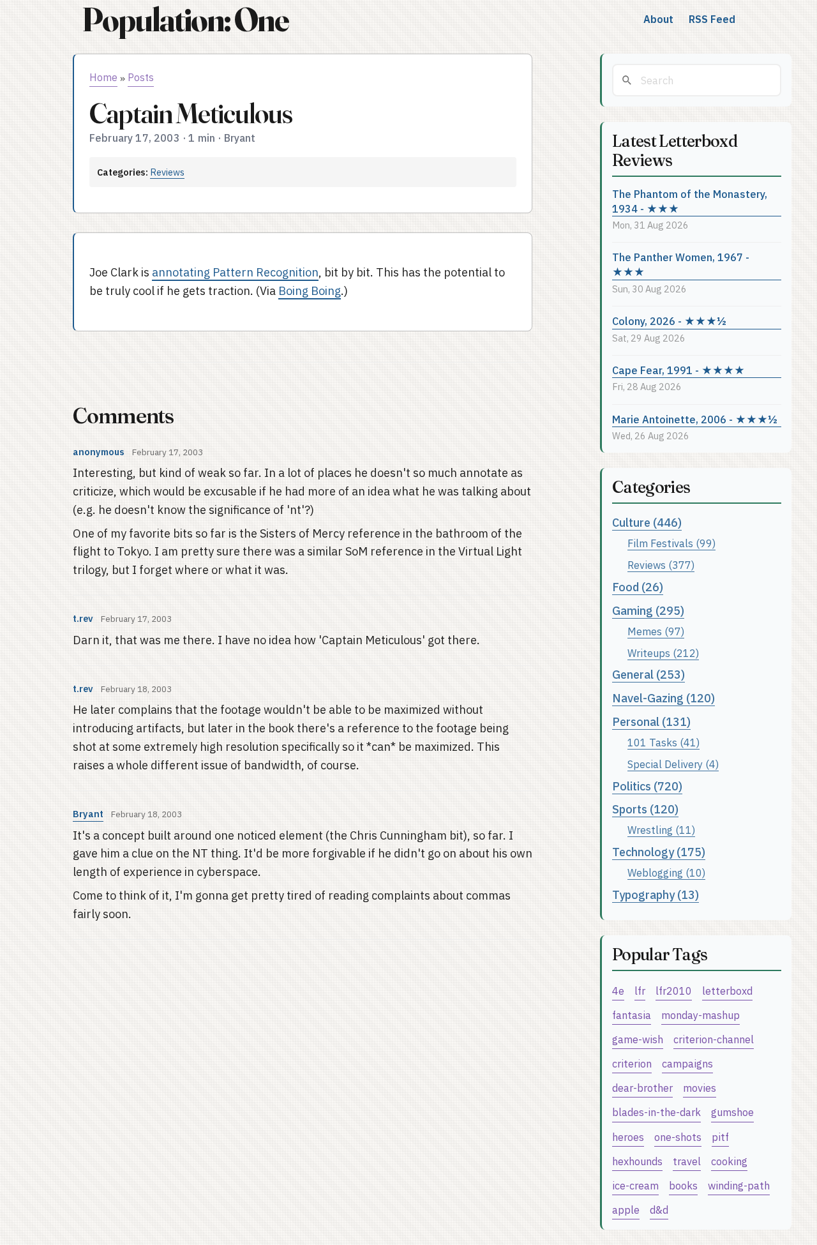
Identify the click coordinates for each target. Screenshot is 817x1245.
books (683, 1185)
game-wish (637, 1039)
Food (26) (637, 587)
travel (687, 1161)
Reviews (167, 172)
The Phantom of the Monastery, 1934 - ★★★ (689, 201)
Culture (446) (647, 522)
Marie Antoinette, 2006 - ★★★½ (694, 419)
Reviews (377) (660, 564)
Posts (141, 77)
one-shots (677, 1136)
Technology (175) (658, 852)
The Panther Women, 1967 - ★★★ (680, 264)
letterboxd (727, 990)
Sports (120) (645, 809)
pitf (720, 1136)
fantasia (631, 1015)
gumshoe (732, 1112)
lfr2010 (674, 990)
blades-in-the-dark (656, 1112)
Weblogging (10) (666, 872)
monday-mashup (700, 1015)
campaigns (687, 1063)
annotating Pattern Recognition (235, 272)
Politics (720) (647, 786)
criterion (632, 1063)
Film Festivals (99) (671, 543)
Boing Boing (309, 290)
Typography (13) (655, 894)
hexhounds (637, 1161)
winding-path (739, 1185)
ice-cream (635, 1185)
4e (618, 990)
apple (626, 1209)
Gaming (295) (648, 610)
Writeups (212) (663, 653)
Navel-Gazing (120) (663, 698)
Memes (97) (655, 631)
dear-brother (642, 1087)
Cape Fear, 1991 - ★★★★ (678, 370)
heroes (628, 1136)
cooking (729, 1161)
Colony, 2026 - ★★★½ (669, 321)
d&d (659, 1209)
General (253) (648, 674)
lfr (639, 990)
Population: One (185, 19)
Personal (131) (651, 721)
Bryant (88, 814)
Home (103, 77)
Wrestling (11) (661, 829)
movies (699, 1087)
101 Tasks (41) (663, 742)
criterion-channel (713, 1039)
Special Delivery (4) (673, 764)
